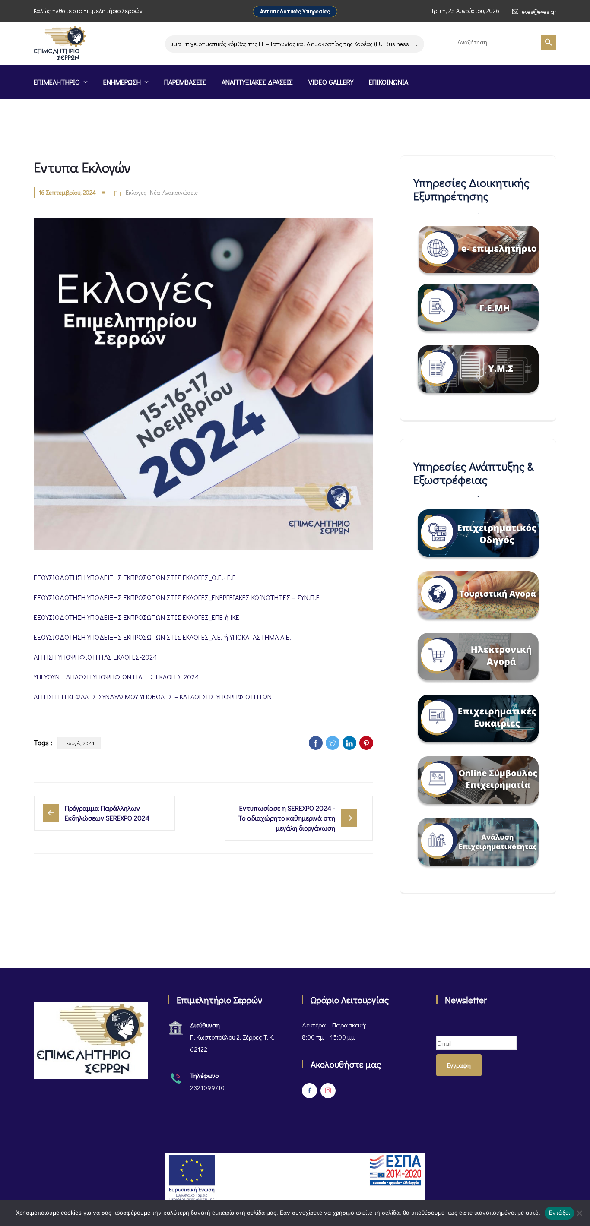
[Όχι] (579, 1213)
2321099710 (207, 1087)
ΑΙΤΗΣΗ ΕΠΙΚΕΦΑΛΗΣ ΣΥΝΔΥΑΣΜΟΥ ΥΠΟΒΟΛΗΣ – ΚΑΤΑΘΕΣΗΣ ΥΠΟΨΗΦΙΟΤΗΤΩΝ (153, 696)
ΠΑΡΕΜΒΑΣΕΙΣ (185, 81)
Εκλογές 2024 (79, 742)
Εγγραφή (459, 1065)
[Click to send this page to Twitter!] (332, 743)
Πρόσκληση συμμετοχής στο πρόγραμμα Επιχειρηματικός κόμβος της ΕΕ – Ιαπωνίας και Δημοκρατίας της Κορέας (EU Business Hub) (230, 44)
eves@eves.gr (539, 12)
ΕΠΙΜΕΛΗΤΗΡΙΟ (57, 81)
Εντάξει (559, 1212)
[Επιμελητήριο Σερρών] (60, 44)
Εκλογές (136, 192)
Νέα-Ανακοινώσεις (174, 192)
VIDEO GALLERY (330, 81)
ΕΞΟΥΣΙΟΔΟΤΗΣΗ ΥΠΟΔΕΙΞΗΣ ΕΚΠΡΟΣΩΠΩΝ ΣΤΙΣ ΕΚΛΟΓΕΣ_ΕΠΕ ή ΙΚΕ (136, 617)
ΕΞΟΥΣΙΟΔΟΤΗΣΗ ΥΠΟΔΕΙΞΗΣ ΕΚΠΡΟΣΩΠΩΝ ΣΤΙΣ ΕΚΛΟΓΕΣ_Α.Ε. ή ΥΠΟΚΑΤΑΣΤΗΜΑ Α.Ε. (162, 636)
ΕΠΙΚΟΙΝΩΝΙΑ (388, 81)
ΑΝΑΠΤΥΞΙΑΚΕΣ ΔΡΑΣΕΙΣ (257, 81)
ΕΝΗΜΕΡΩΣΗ (122, 81)
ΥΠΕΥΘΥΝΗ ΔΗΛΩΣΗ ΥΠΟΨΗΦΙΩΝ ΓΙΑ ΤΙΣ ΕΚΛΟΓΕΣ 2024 (116, 676)
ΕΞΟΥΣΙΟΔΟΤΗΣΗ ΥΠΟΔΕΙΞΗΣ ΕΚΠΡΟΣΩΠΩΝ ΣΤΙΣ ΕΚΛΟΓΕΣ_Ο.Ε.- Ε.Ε (135, 577)
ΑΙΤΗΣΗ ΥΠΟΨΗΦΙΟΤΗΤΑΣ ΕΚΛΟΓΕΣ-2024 (95, 656)
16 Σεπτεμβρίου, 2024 (67, 192)
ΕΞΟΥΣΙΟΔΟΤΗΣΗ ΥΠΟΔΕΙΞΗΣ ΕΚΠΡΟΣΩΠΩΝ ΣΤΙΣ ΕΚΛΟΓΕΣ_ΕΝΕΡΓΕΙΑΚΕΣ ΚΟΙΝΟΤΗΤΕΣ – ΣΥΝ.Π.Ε (177, 597)
